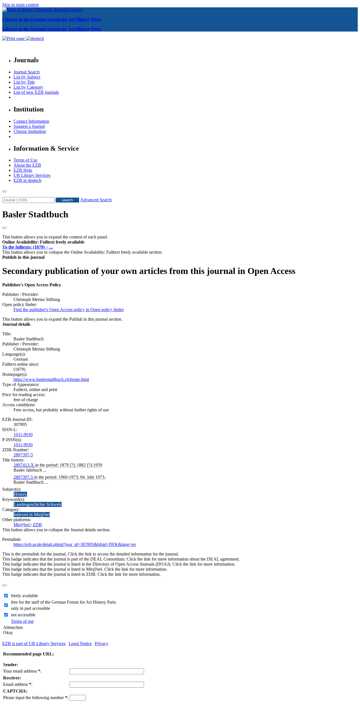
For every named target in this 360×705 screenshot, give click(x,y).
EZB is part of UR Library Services (34, 643)
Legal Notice (80, 643)
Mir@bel (22, 524)
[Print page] (14, 38)
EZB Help (23, 170)
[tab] (180, 242)
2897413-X (24, 465)
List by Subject (27, 77)
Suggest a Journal (29, 126)
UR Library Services (32, 175)
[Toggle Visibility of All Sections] (4, 228)
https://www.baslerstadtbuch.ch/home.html (51, 379)
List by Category (28, 87)
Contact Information (31, 121)
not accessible (23, 614)
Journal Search (27, 72)
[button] (43, 242)
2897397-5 (23, 454)
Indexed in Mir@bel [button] (32, 514)
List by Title (24, 82)
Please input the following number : (35, 697)
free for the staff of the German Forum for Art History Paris (63, 602)
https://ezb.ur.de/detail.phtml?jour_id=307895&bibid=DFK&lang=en (75, 544)
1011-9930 (23, 434)
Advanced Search (96, 199)
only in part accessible (30, 608)
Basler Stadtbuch (35, 214)
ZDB (37, 524)
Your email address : (22, 671)
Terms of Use (25, 160)
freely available (24, 595)
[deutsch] (35, 38)
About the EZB (27, 165)
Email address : (17, 684)
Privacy (101, 643)
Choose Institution (30, 131)
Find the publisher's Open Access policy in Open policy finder (69, 309)
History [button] (20, 494)
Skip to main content (20, 4)
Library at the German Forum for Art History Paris (51, 19)
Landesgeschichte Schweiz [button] (38, 504)
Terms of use (22, 621)
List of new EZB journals (36, 92)
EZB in (27, 180)
